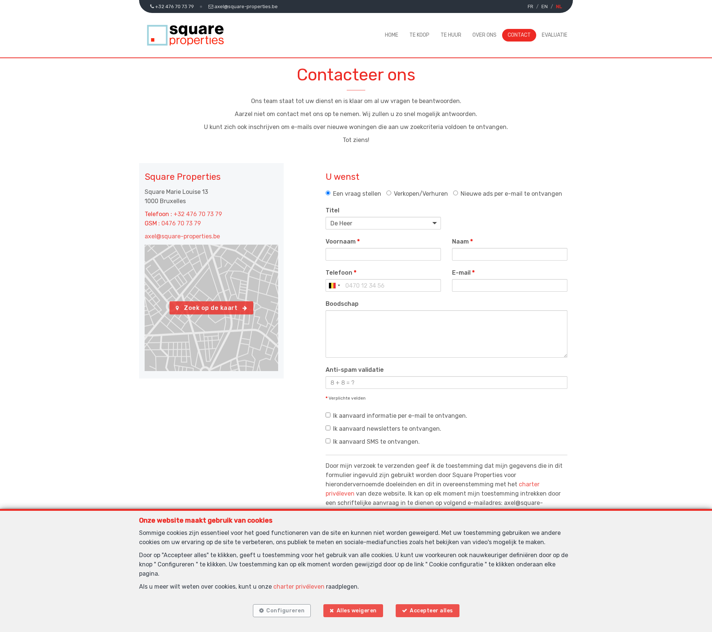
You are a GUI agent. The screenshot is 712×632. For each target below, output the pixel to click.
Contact (519, 35)
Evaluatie (554, 35)
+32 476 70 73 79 (198, 214)
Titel (332, 210)
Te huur (451, 35)
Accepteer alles (431, 611)
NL (559, 6)
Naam (462, 241)
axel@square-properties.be (182, 236)
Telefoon (341, 272)
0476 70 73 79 (181, 223)
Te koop (419, 35)
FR (530, 6)
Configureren (285, 611)
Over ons (484, 35)
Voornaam (343, 241)
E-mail (463, 272)
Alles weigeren (357, 611)
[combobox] (334, 285)
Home (391, 35)
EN (544, 6)
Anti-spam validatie (355, 369)
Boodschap (342, 303)
